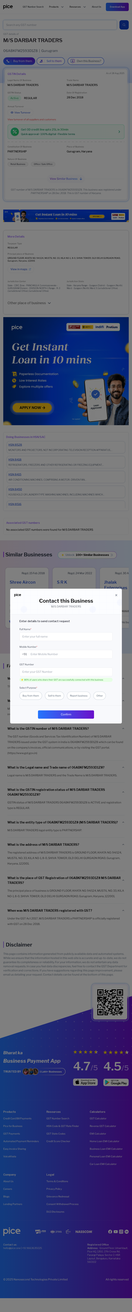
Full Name (25, 629)
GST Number (26, 664)
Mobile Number (28, 646)
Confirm (66, 714)
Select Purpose (28, 687)
